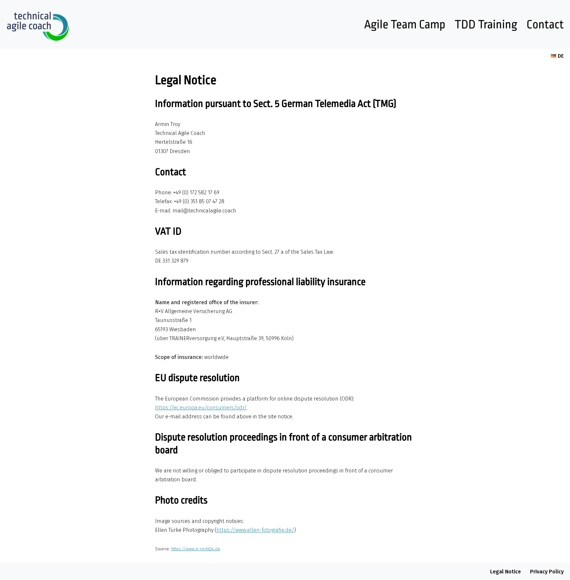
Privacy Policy (547, 571)
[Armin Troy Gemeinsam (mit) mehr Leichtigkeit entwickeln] (38, 24)
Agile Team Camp (404, 24)
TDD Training (486, 24)
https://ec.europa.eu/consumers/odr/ (201, 407)
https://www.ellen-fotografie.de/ (255, 530)
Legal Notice (505, 571)
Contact (545, 24)
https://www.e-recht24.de (195, 548)
